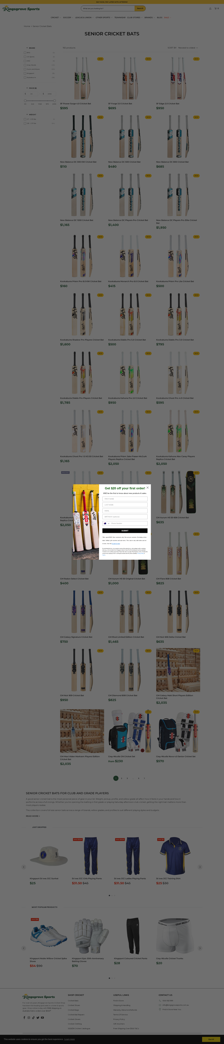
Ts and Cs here (116, 543)
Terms (103, 555)
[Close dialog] (147, 487)
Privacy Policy (140, 553)
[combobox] (106, 523)
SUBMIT (124, 531)
